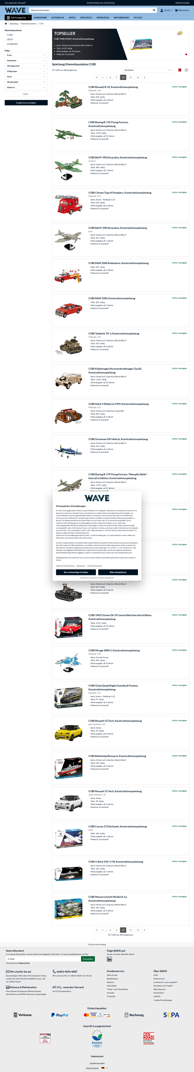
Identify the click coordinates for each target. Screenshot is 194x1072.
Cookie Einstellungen (163, 1000)
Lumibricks (12, 43)
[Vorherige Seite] (96, 77)
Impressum (97, 1056)
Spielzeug (86, 17)
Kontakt (110, 993)
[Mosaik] (186, 70)
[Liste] (180, 70)
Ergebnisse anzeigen (26, 102)
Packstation (159, 993)
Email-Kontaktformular (31, 978)
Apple (72, 17)
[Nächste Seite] (144, 77)
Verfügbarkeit (13, 66)
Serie (9, 76)
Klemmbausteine (28, 23)
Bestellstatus (112, 978)
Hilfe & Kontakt (182, 3)
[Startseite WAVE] (15, 10)
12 (138, 77)
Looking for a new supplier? (166, 982)
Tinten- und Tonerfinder (117, 989)
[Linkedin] (109, 959)
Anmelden (88, 958)
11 (130, 77)
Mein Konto (112, 975)
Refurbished (121, 17)
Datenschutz (24, 963)
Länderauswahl (97, 1063)
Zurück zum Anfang (97, 944)
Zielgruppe (12, 71)
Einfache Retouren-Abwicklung (100, 3)
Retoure (110, 982)
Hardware (40, 17)
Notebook (57, 17)
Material (11, 87)
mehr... (26, 93)
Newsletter (112, 985)
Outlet (138, 17)
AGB (156, 975)
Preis (9, 55)
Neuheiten (11, 60)
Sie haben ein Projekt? (163, 985)
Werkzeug (103, 17)
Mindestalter (12, 82)
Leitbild (157, 996)
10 (123, 77)
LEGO (10, 39)
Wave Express (160, 989)
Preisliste (111, 996)
